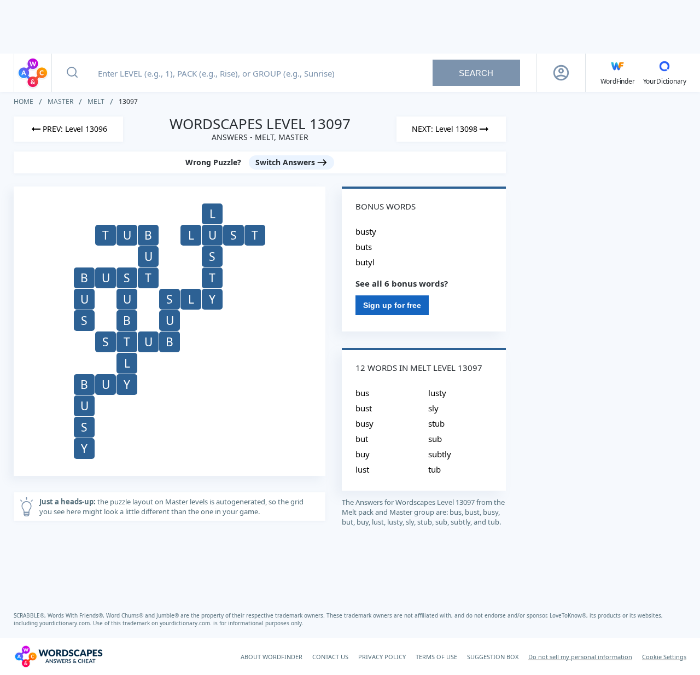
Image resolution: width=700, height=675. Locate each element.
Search (476, 73)
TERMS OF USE (436, 657)
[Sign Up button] (561, 73)
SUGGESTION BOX (492, 657)
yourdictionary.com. (66, 623)
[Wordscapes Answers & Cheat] (33, 73)
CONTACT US (330, 657)
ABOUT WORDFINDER (271, 657)
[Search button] (72, 73)
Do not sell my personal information (580, 657)
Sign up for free (392, 305)
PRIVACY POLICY (382, 657)
